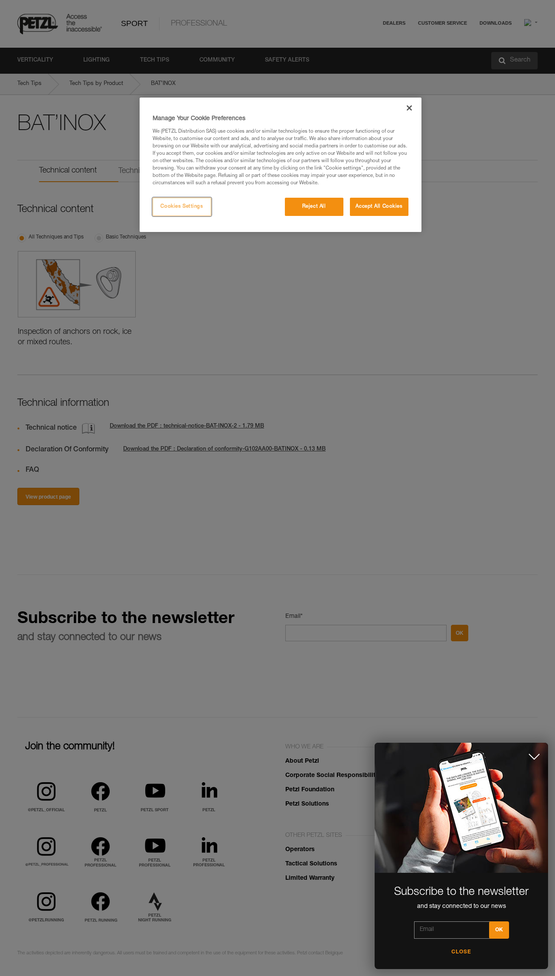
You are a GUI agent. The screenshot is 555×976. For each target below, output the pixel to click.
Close (461, 952)
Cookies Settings (181, 206)
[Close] (409, 108)
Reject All (314, 206)
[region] (280, 165)
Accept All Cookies (379, 206)
